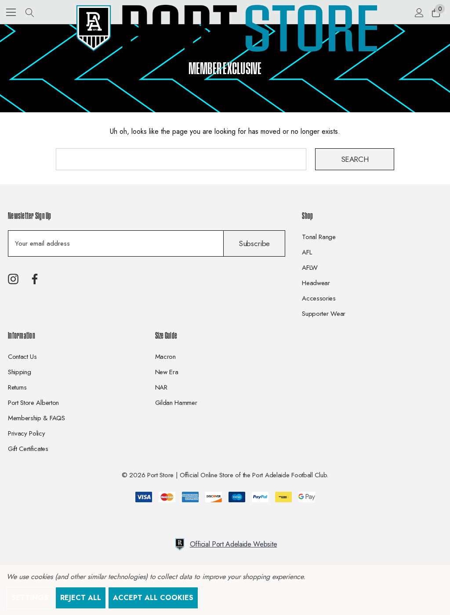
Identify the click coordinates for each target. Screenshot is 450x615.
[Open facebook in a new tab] (34, 279)
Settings (29, 598)
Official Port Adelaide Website (233, 544)
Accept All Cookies (153, 598)
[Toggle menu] (11, 12)
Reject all (80, 598)
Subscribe (254, 243)
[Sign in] (419, 12)
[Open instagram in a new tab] (13, 279)
